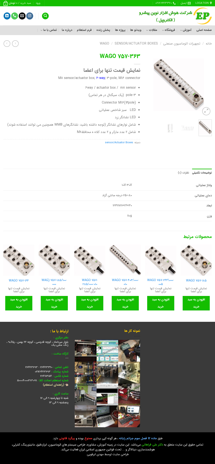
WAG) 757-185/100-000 (54, 282)
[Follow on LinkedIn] (7, 16)
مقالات (153, 30)
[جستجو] (45, 16)
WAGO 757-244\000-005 (160, 282)
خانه (209, 43)
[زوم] (206, 111)
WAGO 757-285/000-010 (90, 282)
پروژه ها (120, 30)
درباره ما (67, 30)
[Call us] (14, 16)
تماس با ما (50, 30)
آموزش (187, 30)
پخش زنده (103, 30)
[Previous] (205, 83)
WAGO (104, 43)
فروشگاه (170, 30)
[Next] (150, 83)
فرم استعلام (84, 30)
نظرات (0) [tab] (183, 173)
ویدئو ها (135, 30)
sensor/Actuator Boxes (136, 43)
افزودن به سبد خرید (196, 303)
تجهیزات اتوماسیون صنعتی (181, 43)
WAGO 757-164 (19, 281)
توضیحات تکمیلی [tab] (202, 173)
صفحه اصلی (204, 30)
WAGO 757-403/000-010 (125, 282)
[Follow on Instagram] (29, 16)
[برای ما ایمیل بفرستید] (22, 16)
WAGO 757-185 (196, 281)
